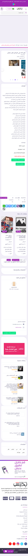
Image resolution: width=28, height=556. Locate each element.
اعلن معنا (25, 518)
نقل (24, 449)
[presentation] (25, 69)
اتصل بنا (25, 520)
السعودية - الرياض (20, 56)
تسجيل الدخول (16, 260)
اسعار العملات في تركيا (22, 524)
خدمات (21, 45)
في (16, 449)
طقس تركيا (24, 526)
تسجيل (8, 260)
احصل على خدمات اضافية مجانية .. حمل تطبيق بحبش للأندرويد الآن (14, 1)
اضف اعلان (10, 551)
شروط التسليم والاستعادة (21, 516)
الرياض (12, 449)
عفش (23, 452)
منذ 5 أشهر (21, 244)
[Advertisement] (14, 28)
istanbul (23, 537)
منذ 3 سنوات (21, 58)
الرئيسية (25, 45)
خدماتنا (25, 514)
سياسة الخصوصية (23, 512)
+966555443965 (20, 164)
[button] (17, 79)
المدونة (25, 522)
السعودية (9, 9)
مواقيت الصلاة (24, 528)
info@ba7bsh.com (21, 539)
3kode (16, 550)
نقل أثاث (17, 45)
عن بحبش (25, 510)
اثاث (20, 449)
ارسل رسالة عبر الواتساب (17, 160)
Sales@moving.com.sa (17, 324)
